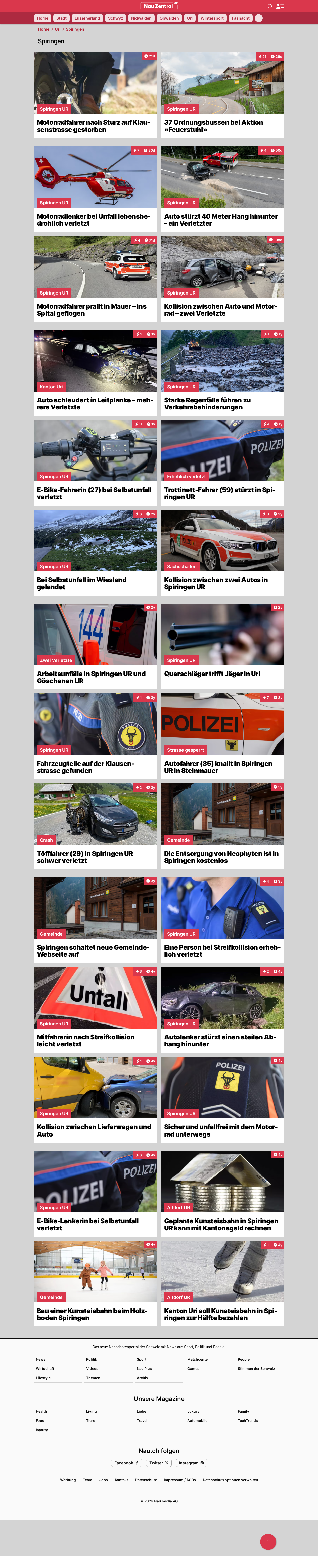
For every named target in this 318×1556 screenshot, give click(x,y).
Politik (91, 1359)
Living (91, 1411)
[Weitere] (259, 18)
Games (193, 1368)
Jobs (103, 1480)
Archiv (142, 1378)
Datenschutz (146, 1480)
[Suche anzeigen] (270, 6)
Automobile (197, 1420)
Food (40, 1420)
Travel (142, 1420)
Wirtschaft (45, 1368)
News (41, 1359)
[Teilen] (268, 1542)
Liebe (141, 1411)
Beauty (42, 1430)
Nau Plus (144, 1368)
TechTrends (248, 1420)
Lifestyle (43, 1378)
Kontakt (121, 1480)
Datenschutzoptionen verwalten (230, 1480)
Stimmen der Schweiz (256, 1368)
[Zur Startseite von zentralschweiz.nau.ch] (159, 6)
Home (43, 29)
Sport (141, 1359)
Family (243, 1411)
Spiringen (75, 29)
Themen (93, 1378)
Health (41, 1411)
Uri (57, 29)
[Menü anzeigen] (280, 6)
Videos (92, 1368)
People (244, 1359)
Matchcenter (198, 1359)
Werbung (68, 1480)
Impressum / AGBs (180, 1480)
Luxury (193, 1411)
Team (87, 1480)
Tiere (90, 1420)
